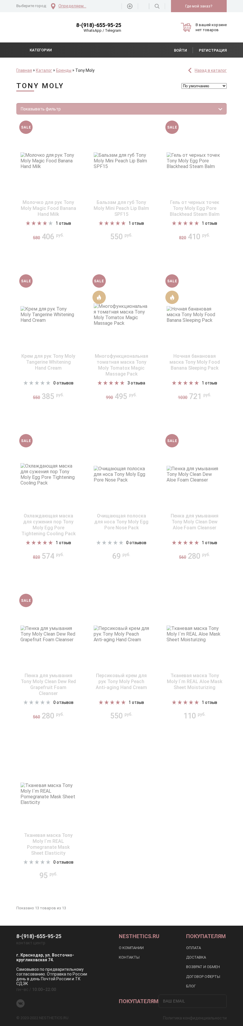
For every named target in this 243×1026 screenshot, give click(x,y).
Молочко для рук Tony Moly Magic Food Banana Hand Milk (48, 208)
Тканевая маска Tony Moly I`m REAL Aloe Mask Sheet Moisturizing (194, 681)
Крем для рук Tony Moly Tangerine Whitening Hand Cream (48, 362)
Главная (24, 70)
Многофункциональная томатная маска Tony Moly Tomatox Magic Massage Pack (121, 365)
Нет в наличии (48, 254)
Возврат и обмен (203, 967)
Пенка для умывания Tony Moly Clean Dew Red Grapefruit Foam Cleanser (48, 684)
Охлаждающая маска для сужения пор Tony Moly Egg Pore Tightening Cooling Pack (48, 524)
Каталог (44, 70)
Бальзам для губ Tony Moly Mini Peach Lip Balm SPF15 (121, 208)
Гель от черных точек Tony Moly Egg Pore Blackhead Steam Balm (195, 208)
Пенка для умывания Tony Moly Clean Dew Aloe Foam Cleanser (194, 522)
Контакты (129, 957)
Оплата (193, 948)
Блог (191, 986)
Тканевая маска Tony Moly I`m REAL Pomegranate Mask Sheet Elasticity (48, 844)
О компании (131, 948)
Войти (180, 50)
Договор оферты (203, 976)
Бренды (63, 70)
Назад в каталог (211, 70)
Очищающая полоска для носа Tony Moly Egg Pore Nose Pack (121, 522)
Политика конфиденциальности (195, 1018)
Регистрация (213, 50)
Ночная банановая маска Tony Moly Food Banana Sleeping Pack (195, 362)
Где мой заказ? (198, 6)
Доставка (196, 957)
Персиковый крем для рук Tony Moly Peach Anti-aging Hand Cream (121, 681)
